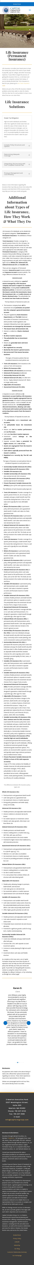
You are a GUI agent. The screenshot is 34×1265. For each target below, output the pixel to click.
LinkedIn (17, 1242)
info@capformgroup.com (17, 1120)
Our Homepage (17, 1255)
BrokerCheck (17, 4)
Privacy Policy (17, 1238)
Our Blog (17, 1249)
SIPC (13, 1138)
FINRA (9, 1138)
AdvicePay (17, 1245)
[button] (5, 1023)
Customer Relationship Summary (17, 1252)
